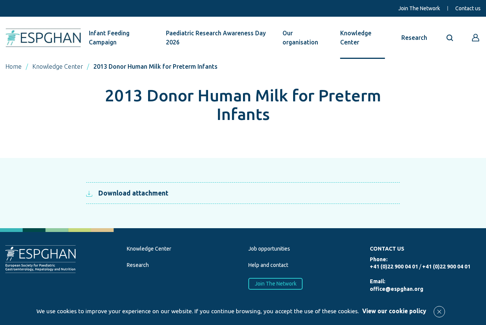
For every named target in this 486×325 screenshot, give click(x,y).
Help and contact (268, 265)
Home (13, 66)
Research (414, 37)
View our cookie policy (394, 311)
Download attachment (133, 193)
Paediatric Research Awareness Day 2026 (216, 38)
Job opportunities (269, 249)
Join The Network (419, 8)
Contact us (468, 8)
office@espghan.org (396, 289)
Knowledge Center (355, 38)
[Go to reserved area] (476, 38)
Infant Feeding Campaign (109, 38)
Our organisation (300, 38)
